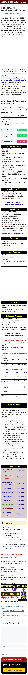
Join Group (20, 123)
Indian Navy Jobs (18, 606)
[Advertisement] (14, 54)
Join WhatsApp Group (14, 670)
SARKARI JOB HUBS (9, 2)
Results (3, 608)
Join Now (22, 130)
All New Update (7, 606)
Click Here (20, 471)
